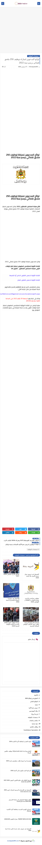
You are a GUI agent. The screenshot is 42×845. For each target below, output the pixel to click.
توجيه (36, 704)
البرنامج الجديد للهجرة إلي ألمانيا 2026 (21, 770)
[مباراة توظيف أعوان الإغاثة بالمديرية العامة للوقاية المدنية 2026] (11, 614)
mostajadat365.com (13, 841)
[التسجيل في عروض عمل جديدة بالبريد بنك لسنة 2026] (31, 566)
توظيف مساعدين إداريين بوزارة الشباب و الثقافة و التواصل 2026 (32, 600)
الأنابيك (36, 695)
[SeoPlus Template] (33, 841)
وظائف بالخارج (34, 727)
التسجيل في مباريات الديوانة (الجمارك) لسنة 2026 (12, 600)
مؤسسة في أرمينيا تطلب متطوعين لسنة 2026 (18, 761)
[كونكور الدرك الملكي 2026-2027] (11, 566)
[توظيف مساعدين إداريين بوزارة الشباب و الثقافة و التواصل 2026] (31, 590)
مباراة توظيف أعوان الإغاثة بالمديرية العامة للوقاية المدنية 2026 (11, 624)
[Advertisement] (21, 31)
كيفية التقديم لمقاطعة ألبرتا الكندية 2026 (20, 741)
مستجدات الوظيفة (33, 56)
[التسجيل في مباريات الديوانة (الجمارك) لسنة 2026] (11, 590)
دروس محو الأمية (33, 708)
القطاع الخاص (34, 701)
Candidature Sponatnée (31, 730)
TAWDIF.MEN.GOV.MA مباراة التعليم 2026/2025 (17, 819)
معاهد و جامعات (33, 720)
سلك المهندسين (33, 711)
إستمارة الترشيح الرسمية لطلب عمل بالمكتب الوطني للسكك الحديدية (31, 624)
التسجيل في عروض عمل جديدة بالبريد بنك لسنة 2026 (32, 576)
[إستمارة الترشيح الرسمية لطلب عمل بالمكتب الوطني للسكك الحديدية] (31, 614)
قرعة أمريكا (34, 714)
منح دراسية (35, 723)
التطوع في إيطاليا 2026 (31, 698)
